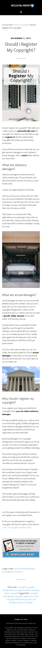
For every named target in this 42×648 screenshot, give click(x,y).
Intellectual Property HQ (21, 5)
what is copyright (11, 593)
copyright (22, 587)
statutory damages (25, 602)
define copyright (32, 590)
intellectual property (23, 599)
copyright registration (24, 596)
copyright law (19, 590)
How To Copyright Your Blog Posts (17, 527)
